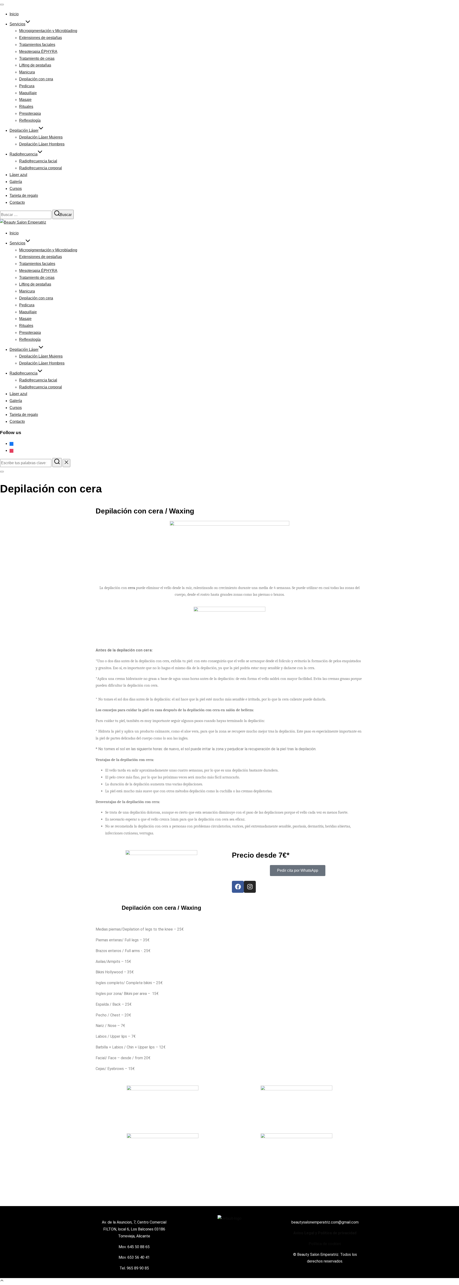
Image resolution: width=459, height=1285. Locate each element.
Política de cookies (325, 1243)
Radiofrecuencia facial (38, 161)
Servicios (17, 24)
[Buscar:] (26, 463)
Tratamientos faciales (37, 45)
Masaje (25, 100)
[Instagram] (11, 450)
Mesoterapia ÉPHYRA (38, 52)
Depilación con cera (36, 79)
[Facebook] (11, 443)
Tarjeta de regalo (24, 195)
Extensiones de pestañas (40, 38)
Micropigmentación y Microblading (48, 31)
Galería (16, 182)
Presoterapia (30, 113)
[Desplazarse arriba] (2, 1281)
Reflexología (30, 120)
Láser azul (18, 175)
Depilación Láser (24, 130)
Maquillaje (28, 93)
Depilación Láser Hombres (42, 144)
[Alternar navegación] (2, 4)
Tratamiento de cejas (37, 58)
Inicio (14, 14)
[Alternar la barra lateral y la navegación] (2, 471)
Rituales (26, 107)
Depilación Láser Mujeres (41, 137)
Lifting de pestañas (35, 65)
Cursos (16, 189)
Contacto (17, 202)
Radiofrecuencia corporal (40, 168)
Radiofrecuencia (24, 154)
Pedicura (26, 86)
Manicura (27, 72)
